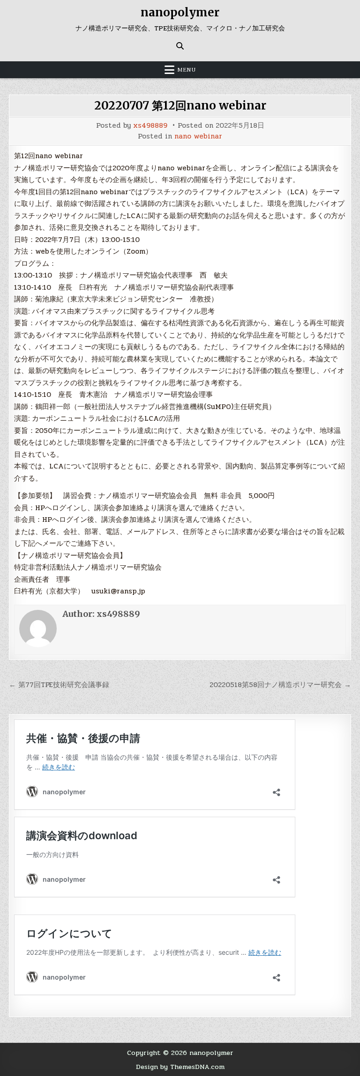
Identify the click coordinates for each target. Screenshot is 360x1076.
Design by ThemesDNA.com (180, 1066)
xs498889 (150, 125)
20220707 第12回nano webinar (180, 105)
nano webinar (198, 136)
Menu (186, 69)
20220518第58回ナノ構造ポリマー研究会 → (280, 684)
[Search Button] (180, 45)
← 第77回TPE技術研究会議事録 (59, 684)
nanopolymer (180, 12)
